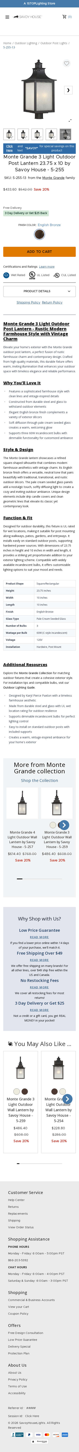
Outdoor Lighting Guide (19, 687)
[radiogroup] (39, 234)
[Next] (64, 825)
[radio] (39, 234)
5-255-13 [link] (9, 47)
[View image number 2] (23, 134)
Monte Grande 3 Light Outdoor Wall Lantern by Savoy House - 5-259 (20, 1110)
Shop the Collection (39, 780)
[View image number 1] (9, 134)
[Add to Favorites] (67, 63)
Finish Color (26, 225)
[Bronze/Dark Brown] (24, 1091)
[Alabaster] (53, 825)
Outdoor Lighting (26, 43)
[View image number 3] (37, 134)
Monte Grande (53, 178)
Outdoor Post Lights (54, 43)
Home (7, 43)
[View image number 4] (51, 134)
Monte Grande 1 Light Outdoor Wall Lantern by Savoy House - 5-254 (58, 1110)
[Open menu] (7, 17)
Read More (39, 937)
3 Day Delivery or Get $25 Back (26, 213)
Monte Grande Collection (35, 673)
